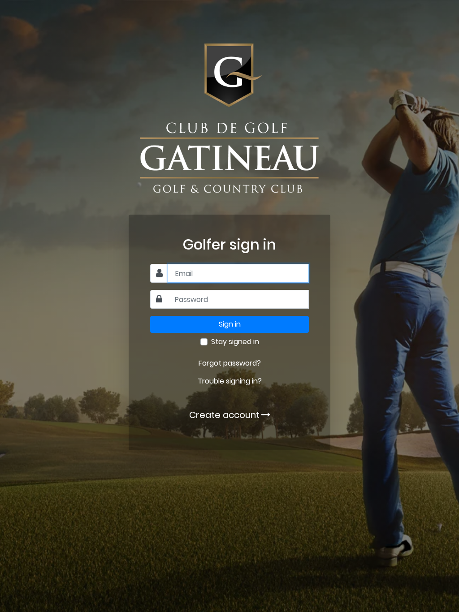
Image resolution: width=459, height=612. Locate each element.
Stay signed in (235, 341)
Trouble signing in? (230, 381)
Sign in (230, 324)
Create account (224, 415)
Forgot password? (230, 363)
